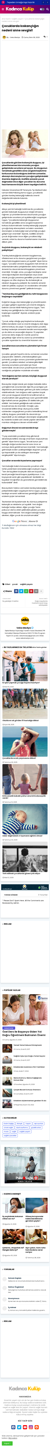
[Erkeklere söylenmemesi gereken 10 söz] (7, 1104)
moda (6, 1131)
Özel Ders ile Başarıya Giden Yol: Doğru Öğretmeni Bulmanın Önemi (23, 1033)
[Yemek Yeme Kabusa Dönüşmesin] (7, 1048)
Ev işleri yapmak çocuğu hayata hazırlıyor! (21, 683)
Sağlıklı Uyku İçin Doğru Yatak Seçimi (29, 1056)
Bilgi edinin (12, 1438)
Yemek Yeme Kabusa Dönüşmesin (28, 1045)
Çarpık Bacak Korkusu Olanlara (27, 1090)
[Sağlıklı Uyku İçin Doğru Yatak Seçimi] (7, 1059)
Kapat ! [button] (7, 1443)
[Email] (36, 591)
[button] (43, 2)
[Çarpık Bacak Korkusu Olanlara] (7, 1093)
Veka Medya (24, 627)
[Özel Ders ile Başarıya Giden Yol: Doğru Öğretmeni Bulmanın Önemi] (25, 1009)
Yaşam (28, 1123)
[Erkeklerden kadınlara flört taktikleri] (7, 1070)
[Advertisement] (25, 59)
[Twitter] (21, 591)
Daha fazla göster (39, 647)
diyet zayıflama (22, 1127)
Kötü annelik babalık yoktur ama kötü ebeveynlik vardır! (24, 797)
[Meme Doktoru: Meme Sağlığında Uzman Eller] (7, 1081)
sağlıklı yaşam (17, 19)
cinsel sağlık (8, 1127)
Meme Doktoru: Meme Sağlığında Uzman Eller (28, 1079)
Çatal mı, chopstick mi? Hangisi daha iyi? (13, 1249)
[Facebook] (16, 591)
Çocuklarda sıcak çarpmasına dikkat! (19, 758)
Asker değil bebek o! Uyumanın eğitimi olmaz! (22, 836)
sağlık (14, 1131)
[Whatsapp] (26, 591)
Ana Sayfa (6, 19)
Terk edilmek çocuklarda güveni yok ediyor (21, 873)
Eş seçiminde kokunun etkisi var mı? (12, 1217)
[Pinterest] (31, 591)
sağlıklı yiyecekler (10, 1135)
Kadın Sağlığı (9, 1123)
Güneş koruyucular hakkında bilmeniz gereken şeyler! (34, 1218)
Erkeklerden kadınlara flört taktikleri (29, 1067)
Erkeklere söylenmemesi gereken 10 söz (30, 1101)
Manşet (19, 1123)
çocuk (15, 584)
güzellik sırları (36, 1127)
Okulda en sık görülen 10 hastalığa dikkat (20, 721)
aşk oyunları (38, 1123)
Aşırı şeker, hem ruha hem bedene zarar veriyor (35, 1250)
